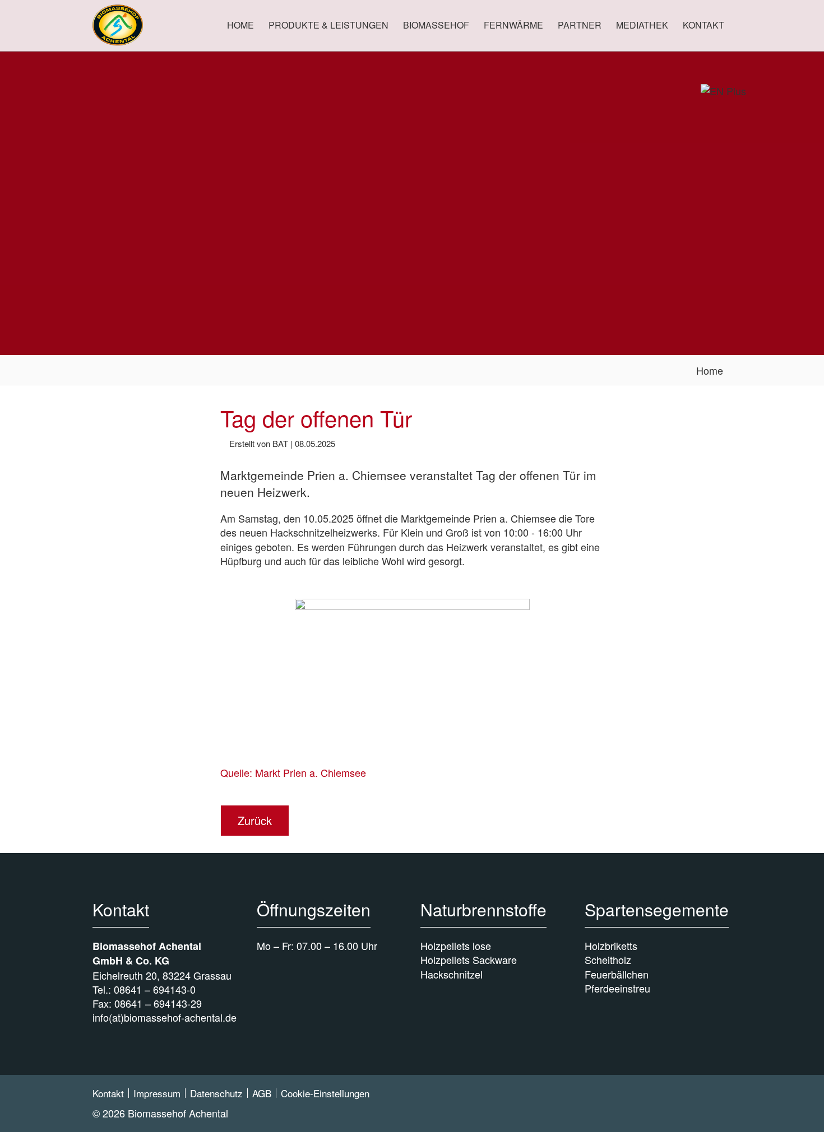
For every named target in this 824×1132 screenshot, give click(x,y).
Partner (579, 24)
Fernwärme (513, 24)
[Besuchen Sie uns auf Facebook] (697, 1100)
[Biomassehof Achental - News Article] (117, 25)
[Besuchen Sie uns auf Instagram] (720, 1100)
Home (240, 24)
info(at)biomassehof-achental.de (164, 1017)
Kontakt (703, 24)
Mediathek (642, 24)
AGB (261, 1093)
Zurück (255, 820)
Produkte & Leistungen (328, 24)
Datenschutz (216, 1093)
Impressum (156, 1093)
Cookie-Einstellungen (325, 1093)
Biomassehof (436, 24)
